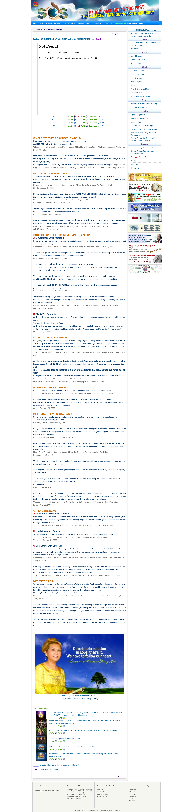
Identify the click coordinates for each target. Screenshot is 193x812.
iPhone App (133, 792)
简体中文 (89, 790)
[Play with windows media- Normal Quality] (72, 117)
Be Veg (105, 23)
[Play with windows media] (72, 120)
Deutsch (76, 792)
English (68, 790)
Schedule (49, 23)
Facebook (132, 796)
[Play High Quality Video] (82, 117)
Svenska (77, 796)
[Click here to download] (93, 117)
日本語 (85, 799)
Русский (78, 799)
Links (88, 23)
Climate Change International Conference (64, 739)
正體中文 (81, 790)
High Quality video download (74, 698)
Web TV (57, 23)
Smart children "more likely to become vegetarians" (59, 765)
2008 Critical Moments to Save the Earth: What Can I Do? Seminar (74, 747)
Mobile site (133, 790)
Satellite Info (96, 23)
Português (69, 796)
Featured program (68, 23)
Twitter (131, 799)
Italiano (89, 792)
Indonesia (74, 794)
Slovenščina (70, 799)
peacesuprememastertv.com (47, 791)
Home (35, 23)
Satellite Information (104, 792)
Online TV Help (102, 794)
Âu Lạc (74, 790)
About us (142, 23)
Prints (134, 23)
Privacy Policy (102, 796)
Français (69, 792)
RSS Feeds (133, 794)
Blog (129, 23)
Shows (41, 23)
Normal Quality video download (75, 696)
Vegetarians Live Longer (48, 769)
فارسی (83, 796)
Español (82, 794)
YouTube (132, 801)
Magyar (82, 792)
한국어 (68, 794)
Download (80, 23)
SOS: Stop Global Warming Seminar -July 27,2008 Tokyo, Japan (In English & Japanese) (83, 730)
